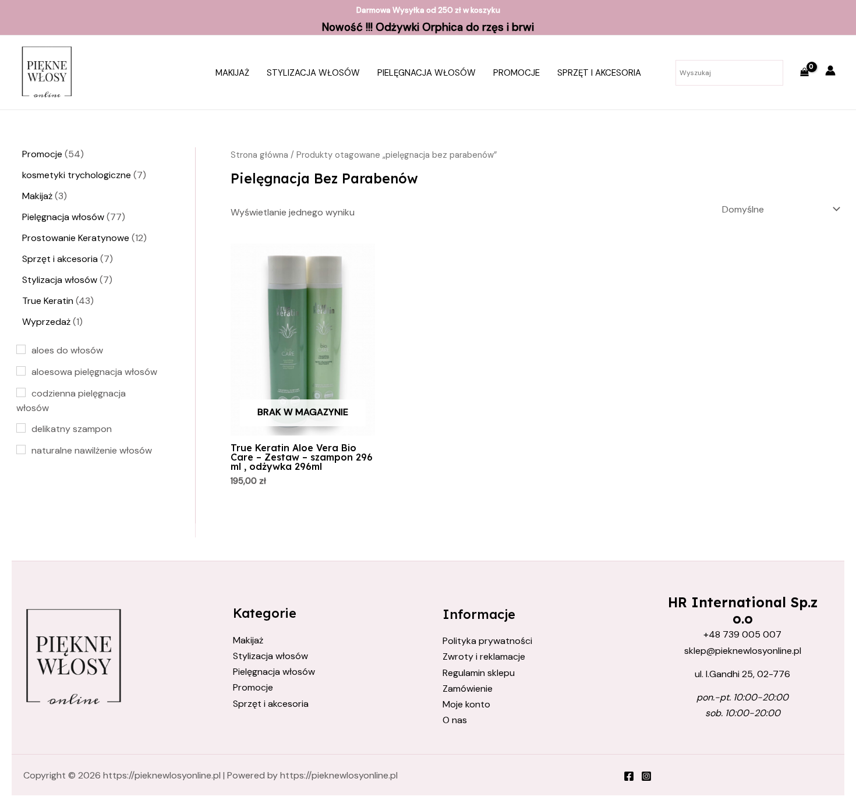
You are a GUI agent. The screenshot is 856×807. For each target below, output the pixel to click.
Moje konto (466, 704)
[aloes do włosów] (21, 349)
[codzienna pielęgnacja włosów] (21, 392)
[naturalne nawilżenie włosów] (21, 449)
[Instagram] (646, 776)
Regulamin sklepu (479, 673)
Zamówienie (468, 688)
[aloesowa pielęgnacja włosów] (21, 371)
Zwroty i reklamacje (484, 656)
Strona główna (259, 155)
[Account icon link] (830, 70)
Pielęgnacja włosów (426, 73)
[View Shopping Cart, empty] (804, 72)
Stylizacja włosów (313, 73)
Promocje (516, 73)
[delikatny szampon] (21, 428)
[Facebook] (629, 776)
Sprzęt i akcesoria (599, 73)
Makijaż (232, 73)
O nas (455, 720)
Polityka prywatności (487, 641)
